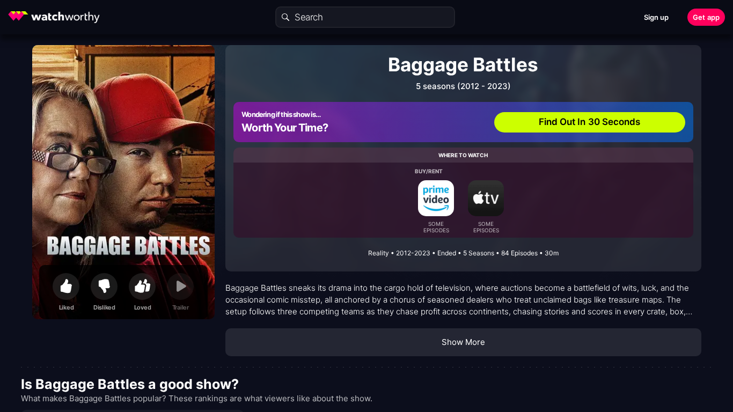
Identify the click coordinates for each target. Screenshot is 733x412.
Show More (464, 342)
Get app (706, 17)
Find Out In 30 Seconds (590, 121)
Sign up (656, 17)
